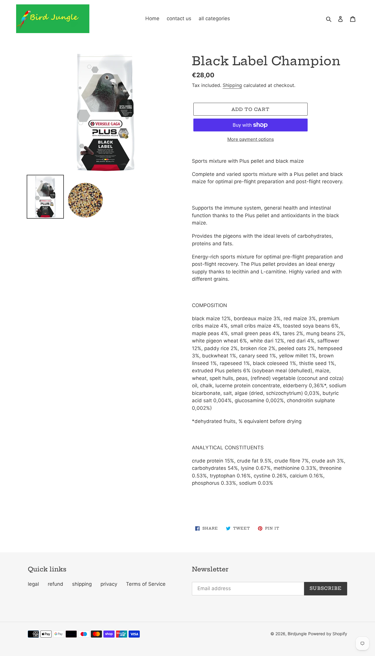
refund (55, 584)
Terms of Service (146, 584)
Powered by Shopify (327, 633)
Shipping (232, 85)
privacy (108, 584)
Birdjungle (297, 633)
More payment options (250, 139)
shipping (82, 584)
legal (33, 584)
